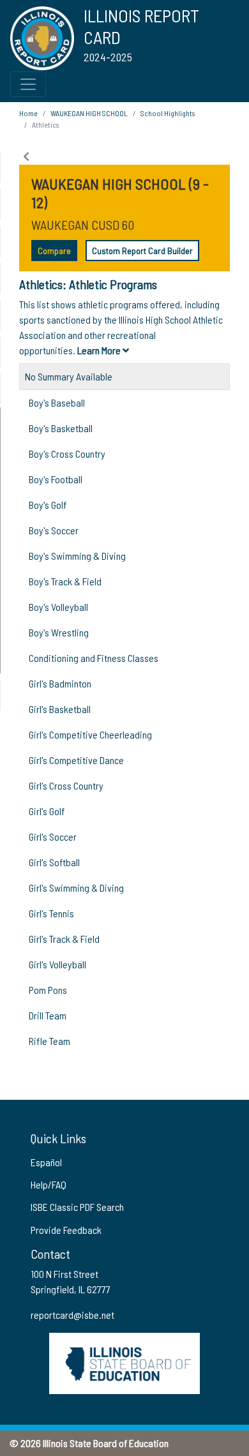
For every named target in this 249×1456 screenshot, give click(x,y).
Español (46, 1162)
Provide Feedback (66, 1230)
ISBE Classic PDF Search (77, 1207)
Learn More (100, 350)
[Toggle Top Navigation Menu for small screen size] (28, 84)
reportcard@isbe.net (72, 1315)
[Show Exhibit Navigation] (26, 156)
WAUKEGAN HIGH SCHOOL (89, 113)
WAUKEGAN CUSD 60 (82, 224)
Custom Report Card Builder (142, 250)
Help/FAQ (48, 1184)
